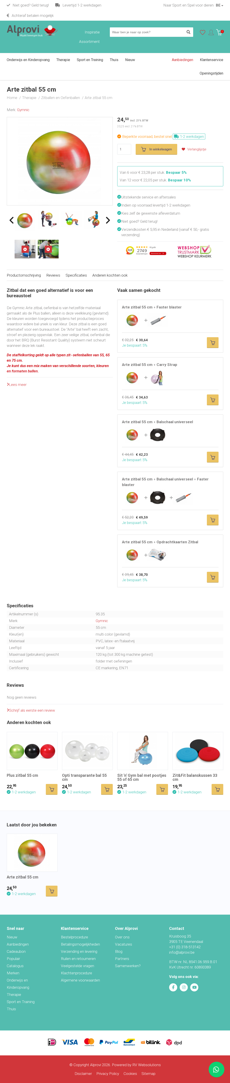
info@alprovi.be (182, 952)
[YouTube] (194, 987)
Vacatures (123, 944)
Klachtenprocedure (76, 973)
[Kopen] (213, 342)
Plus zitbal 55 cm (22, 775)
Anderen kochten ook (110, 275)
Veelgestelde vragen (77, 966)
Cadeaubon (16, 951)
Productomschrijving (24, 275)
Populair (13, 958)
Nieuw (12, 937)
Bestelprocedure (74, 937)
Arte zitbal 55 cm (22, 877)
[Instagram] (184, 987)
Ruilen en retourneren (78, 958)
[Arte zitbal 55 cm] (60, 120)
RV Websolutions (146, 1065)
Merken (13, 973)
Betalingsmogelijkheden (80, 944)
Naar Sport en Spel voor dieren (188, 5)
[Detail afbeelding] (48, 219)
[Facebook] (173, 987)
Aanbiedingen (18, 944)
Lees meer (18, 384)
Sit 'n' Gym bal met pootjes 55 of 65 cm (141, 777)
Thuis (11, 1009)
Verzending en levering (79, 951)
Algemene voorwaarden (80, 980)
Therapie (14, 994)
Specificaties (76, 275)
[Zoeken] (188, 32)
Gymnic (23, 110)
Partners (122, 958)
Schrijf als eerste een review (32, 710)
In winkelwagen (160, 149)
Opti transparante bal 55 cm (84, 777)
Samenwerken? (128, 966)
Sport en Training (21, 1001)
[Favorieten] (202, 33)
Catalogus (15, 966)
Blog (118, 951)
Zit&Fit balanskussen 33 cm (194, 777)
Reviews (53, 275)
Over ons (122, 937)
